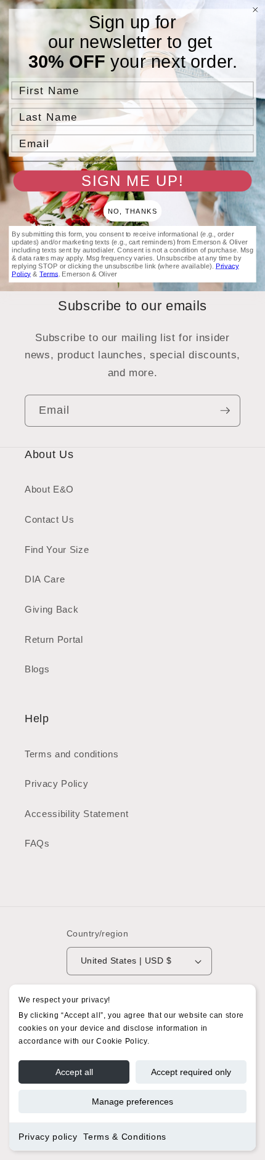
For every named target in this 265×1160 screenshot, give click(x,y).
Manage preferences (132, 1101)
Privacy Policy (56, 783)
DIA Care (45, 579)
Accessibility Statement (76, 813)
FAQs (37, 843)
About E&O (49, 489)
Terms (49, 274)
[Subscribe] (225, 411)
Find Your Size (57, 549)
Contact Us (50, 519)
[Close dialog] (255, 9)
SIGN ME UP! (132, 180)
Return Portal (54, 639)
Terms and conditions (71, 754)
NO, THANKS (132, 211)
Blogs (37, 669)
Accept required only (191, 1072)
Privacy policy (47, 1137)
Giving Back (51, 609)
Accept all (74, 1072)
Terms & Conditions (124, 1137)
